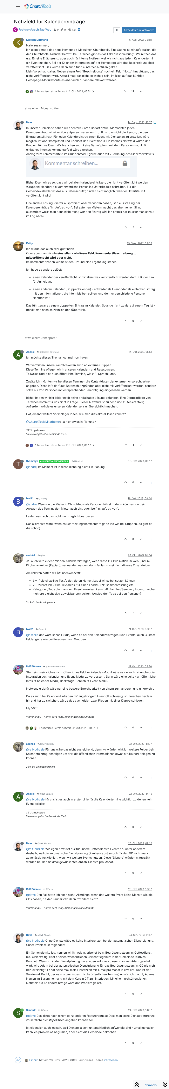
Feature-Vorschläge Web (35, 29)
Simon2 (31, 1010)
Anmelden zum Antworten (139, 30)
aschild (30, 555)
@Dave (49, 889)
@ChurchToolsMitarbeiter (43, 421)
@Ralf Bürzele (47, 744)
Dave (29, 122)
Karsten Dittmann (37, 39)
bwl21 (29, 498)
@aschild (42, 629)
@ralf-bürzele (35, 749)
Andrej (30, 351)
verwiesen (111, 1060)
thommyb (32, 461)
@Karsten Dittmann (49, 352)
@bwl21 (44, 555)
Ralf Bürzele (33, 666)
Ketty (29, 243)
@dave (31, 894)
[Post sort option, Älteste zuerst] (117, 30)
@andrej (31, 467)
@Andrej (78, 461)
